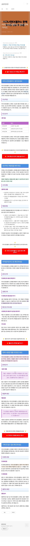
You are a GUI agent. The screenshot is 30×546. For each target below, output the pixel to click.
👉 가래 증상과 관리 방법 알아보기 (15, 156)
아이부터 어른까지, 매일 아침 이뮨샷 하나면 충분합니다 (14, 57)
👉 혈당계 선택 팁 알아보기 (15, 343)
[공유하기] (7, 512)
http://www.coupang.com (9, 43)
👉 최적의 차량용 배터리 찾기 (15, 435)
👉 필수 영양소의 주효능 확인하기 (15, 72)
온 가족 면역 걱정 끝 (8, 55)
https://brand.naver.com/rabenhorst (11, 53)
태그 (7, 9)
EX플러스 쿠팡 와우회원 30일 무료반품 (14, 45)
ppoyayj (5, 4)
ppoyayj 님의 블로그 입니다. (7, 526)
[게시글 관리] (8, 512)
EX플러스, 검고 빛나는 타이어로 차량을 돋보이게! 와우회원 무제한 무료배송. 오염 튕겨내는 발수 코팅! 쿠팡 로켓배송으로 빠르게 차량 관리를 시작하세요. (15, 47)
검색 (24, 4)
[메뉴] (27, 4)
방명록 (12, 9)
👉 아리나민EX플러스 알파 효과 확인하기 (15, 251)
